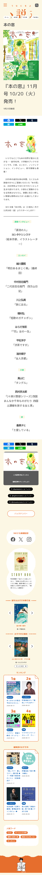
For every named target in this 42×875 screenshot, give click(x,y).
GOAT (10, 833)
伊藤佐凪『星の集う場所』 (28, 772)
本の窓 (16, 17)
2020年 (25, 17)
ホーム (7, 17)
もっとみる (20, 666)
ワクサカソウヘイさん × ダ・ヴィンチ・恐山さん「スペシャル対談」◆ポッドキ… (28, 734)
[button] (10, 613)
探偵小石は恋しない (28, 837)
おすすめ (9, 768)
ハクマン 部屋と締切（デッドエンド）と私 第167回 (13, 734)
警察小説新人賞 (13, 837)
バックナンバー (21, 513)
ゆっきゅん (11, 841)
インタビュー (26, 697)
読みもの (9, 697)
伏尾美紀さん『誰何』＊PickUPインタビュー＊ (28, 701)
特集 (24, 730)
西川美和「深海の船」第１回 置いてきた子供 (28, 809)
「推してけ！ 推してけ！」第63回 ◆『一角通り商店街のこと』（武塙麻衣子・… (13, 776)
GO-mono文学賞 (21, 833)
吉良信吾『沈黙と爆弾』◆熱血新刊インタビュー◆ (13, 809)
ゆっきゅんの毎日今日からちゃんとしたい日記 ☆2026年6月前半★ (13, 701)
